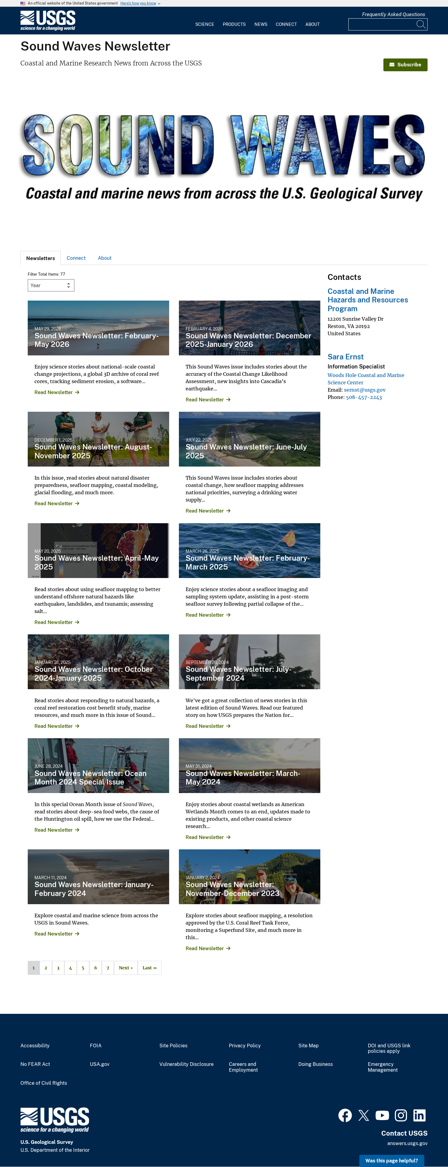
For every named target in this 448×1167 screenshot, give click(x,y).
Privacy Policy (245, 1046)
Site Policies (173, 1046)
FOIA (95, 1046)
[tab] (40, 258)
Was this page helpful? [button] (391, 1161)
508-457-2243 (364, 397)
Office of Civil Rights (43, 1083)
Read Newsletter (53, 392)
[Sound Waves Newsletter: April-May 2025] (98, 550)
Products (234, 24)
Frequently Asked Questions (393, 14)
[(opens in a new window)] (345, 1114)
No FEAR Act (35, 1064)
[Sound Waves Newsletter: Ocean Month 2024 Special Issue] (98, 765)
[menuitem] (205, 20)
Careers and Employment (243, 1067)
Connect (286, 24)
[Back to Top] (426, 1145)
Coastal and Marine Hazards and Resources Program (368, 300)
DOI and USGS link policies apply (389, 1048)
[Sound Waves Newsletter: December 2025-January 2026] (249, 328)
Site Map (308, 1046)
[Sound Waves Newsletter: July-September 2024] (249, 661)
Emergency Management (383, 1067)
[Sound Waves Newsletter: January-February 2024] (98, 876)
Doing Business (315, 1064)
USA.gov (99, 1064)
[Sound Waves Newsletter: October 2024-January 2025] (98, 661)
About (312, 24)
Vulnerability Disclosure (186, 1064)
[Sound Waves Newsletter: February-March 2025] (249, 550)
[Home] (47, 29)
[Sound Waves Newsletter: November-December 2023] (249, 876)
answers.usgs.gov (407, 1143)
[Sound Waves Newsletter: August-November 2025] (98, 439)
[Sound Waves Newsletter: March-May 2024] (249, 765)
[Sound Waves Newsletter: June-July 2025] (249, 439)
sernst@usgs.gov (365, 390)
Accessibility (35, 1046)
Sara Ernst (346, 356)
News (260, 24)
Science (204, 24)
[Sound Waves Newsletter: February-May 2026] (98, 328)
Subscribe (409, 65)
